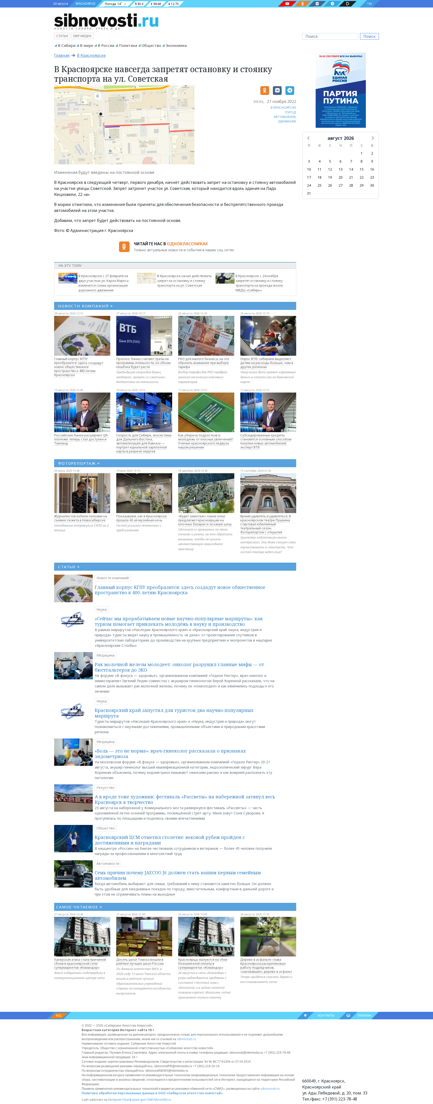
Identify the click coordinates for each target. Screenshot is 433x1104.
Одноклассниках (187, 244)
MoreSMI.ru (162, 1099)
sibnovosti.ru (186, 1039)
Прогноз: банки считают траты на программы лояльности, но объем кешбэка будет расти (143, 362)
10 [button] (309, 169)
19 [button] (330, 177)
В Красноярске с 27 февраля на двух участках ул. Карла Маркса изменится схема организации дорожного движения (103, 283)
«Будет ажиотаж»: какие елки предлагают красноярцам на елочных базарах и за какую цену (205, 520)
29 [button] (362, 185)
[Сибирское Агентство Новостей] (106, 20)
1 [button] (362, 153)
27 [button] (341, 185)
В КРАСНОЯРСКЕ (283, 107)
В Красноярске (91, 55)
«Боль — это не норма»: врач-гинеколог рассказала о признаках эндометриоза (170, 753)
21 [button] (351, 177)
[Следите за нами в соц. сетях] (287, 4)
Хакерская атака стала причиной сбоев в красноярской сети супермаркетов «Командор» (80, 963)
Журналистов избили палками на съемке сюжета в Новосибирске (80, 518)
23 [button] (372, 177)
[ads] (340, 91)
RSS (58, 1016)
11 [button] (319, 169)
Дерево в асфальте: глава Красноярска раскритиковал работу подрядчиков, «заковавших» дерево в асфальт (266, 965)
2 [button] (372, 153)
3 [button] (309, 161)
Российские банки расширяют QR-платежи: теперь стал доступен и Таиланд (81, 439)
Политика (128, 45)
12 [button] (330, 169)
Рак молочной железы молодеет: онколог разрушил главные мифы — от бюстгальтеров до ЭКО (179, 667)
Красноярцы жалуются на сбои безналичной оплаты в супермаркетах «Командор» (202, 963)
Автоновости (107, 863)
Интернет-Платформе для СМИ (130, 1099)
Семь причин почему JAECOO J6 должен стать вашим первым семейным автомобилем (178, 875)
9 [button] (372, 161)
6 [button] (341, 161)
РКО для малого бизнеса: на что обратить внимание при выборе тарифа (203, 362)
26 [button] (330, 185)
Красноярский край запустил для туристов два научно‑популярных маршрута (174, 713)
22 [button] (362, 177)
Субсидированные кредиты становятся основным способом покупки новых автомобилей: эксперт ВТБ (265, 441)
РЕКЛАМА (364, 1015)
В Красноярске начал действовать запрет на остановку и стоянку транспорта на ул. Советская (184, 281)
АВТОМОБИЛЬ (285, 116)
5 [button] (330, 161)
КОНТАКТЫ (326, 1015)
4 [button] (319, 161)
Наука (101, 609)
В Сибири (66, 45)
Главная (61, 55)
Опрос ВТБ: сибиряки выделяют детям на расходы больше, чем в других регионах (266, 362)
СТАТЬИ (69, 566)
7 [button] (351, 161)
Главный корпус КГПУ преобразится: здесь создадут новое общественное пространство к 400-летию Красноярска (78, 366)
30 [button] (372, 185)
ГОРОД (290, 112)
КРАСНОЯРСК (85, 4)
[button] (308, 138)
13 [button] (341, 169)
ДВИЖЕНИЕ (287, 121)
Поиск (369, 36)
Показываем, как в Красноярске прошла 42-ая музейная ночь (141, 518)
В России (106, 45)
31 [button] (309, 193)
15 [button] (362, 169)
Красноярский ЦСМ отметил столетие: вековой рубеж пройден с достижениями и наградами (170, 840)
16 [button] (372, 169)
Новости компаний (112, 577)
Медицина (105, 655)
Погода (110, 4)
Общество (151, 45)
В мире (86, 45)
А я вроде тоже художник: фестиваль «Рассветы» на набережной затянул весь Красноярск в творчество (185, 799)
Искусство (105, 787)
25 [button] (319, 185)
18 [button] (319, 177)
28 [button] (351, 185)
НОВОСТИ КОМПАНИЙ (85, 305)
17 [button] (309, 177)
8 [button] (362, 161)
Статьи (62, 36)
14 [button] (351, 169)
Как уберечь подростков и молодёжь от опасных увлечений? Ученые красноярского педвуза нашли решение (206, 441)
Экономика (176, 45)
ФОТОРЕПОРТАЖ (79, 463)
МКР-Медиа (82, 36)
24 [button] (309, 185)
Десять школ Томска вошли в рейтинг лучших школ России (140, 961)
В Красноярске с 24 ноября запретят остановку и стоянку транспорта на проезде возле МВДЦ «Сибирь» (259, 283)
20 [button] (341, 177)
